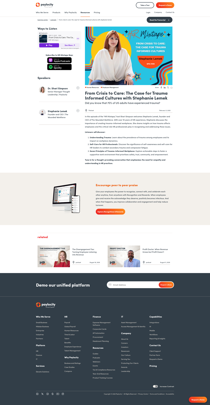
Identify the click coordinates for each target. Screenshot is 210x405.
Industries (40, 334)
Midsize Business (42, 326)
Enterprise (40, 330)
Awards (124, 367)
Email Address (119, 284)
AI (150, 326)
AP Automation (98, 333)
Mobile (152, 330)
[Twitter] (42, 394)
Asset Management (128, 322)
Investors (124, 347)
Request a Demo (155, 359)
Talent (66, 338)
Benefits (67, 342)
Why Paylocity (71, 357)
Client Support (155, 351)
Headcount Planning (101, 341)
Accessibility (170, 394)
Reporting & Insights (157, 338)
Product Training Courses (103, 377)
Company (158, 12)
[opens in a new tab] (59, 60)
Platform (40, 345)
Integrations (154, 322)
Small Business (41, 322)
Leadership (125, 371)
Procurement (98, 337)
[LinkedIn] (37, 394)
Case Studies (69, 367)
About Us (124, 339)
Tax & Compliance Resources (104, 369)
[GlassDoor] (52, 394)
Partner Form (154, 355)
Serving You (125, 359)
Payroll (67, 322)
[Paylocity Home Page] (44, 5)
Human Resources (71, 330)
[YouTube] (57, 394)
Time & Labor (69, 334)
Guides (95, 353)
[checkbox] (155, 386)
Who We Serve (43, 316)
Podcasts (96, 357)
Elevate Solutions (42, 371)
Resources (98, 347)
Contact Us (170, 12)
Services (40, 365)
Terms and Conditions (157, 394)
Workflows (153, 334)
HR (37, 351)
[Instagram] (62, 394)
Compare (68, 371)
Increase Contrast (167, 386)
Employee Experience (72, 346)
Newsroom (125, 351)
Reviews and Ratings (72, 363)
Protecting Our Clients (129, 363)
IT (36, 359)
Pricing (153, 365)
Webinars (96, 361)
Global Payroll (69, 326)
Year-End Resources (101, 373)
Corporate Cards (99, 329)
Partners (39, 338)
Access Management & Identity (133, 326)
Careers (124, 343)
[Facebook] (47, 394)
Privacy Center (143, 394)
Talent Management (72, 350)
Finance (39, 355)
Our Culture (125, 355)
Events (95, 365)
